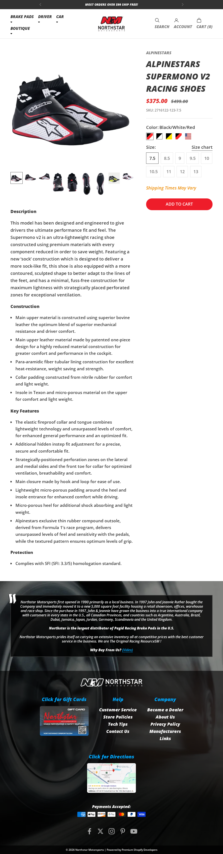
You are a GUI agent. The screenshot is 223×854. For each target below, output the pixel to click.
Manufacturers (165, 731)
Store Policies (118, 717)
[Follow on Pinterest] (123, 831)
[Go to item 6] (86, 184)
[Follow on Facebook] (89, 831)
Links (165, 738)
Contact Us (117, 731)
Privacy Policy (165, 724)
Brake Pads (22, 16)
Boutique (20, 28)
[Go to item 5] (72, 184)
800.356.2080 (88, 4)
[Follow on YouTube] (134, 831)
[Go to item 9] (128, 176)
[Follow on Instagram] (111, 831)
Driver (45, 16)
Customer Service (118, 710)
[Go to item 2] (30, 177)
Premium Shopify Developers (139, 850)
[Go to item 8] (114, 178)
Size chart (202, 147)
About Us (165, 717)
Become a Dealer (165, 710)
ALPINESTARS (158, 52)
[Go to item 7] (100, 184)
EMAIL (112, 4)
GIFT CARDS (135, 4)
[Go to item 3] (44, 176)
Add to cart (179, 204)
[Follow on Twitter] (100, 831)
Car (60, 16)
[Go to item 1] (16, 178)
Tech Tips (118, 724)
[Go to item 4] (58, 184)
